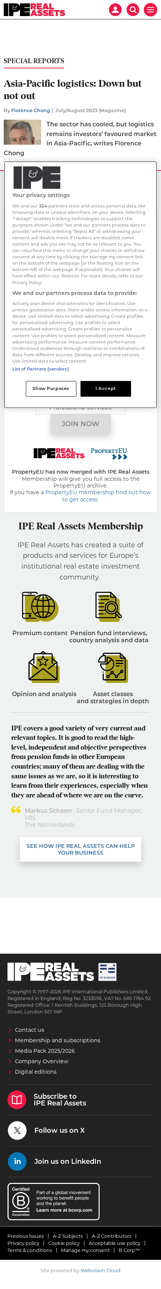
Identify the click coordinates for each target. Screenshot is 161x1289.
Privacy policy (23, 1243)
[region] (80, 284)
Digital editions (36, 1071)
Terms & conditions (29, 1250)
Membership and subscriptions (57, 1040)
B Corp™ (129, 1250)
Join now (81, 424)
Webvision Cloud (100, 1270)
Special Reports (34, 61)
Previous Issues (25, 1236)
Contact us (29, 1030)
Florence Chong (30, 110)
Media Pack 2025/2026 (45, 1050)
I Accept (105, 388)
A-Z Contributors (111, 1236)
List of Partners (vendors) (40, 369)
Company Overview (42, 1061)
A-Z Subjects (68, 1236)
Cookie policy (64, 1243)
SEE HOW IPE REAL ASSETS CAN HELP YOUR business (81, 849)
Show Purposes (51, 388)
